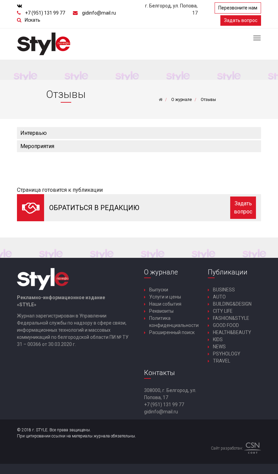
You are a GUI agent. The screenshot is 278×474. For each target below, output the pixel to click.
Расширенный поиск (172, 332)
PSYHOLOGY (226, 353)
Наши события (165, 304)
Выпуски (158, 289)
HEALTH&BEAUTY (232, 332)
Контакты (159, 373)
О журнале (161, 272)
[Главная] (160, 99)
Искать (32, 20)
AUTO (219, 297)
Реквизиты (161, 311)
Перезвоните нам (237, 8)
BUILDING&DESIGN (232, 304)
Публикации (227, 272)
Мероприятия (37, 146)
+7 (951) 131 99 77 (45, 13)
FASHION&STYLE (231, 318)
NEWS (219, 346)
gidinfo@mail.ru (99, 13)
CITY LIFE (223, 311)
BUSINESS (224, 289)
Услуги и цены (165, 297)
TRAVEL (221, 361)
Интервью (33, 133)
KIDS (218, 339)
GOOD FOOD (226, 325)
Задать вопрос (240, 20)
